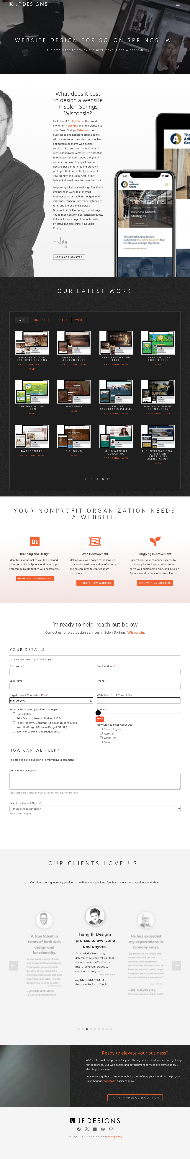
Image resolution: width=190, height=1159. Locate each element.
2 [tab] (83, 1029)
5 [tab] (95, 1029)
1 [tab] (79, 1029)
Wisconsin (83, 130)
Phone (101, 680)
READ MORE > (55, 986)
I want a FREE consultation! (135, 1097)
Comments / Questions (23, 770)
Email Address (106, 666)
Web (79, 320)
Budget (102, 709)
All (22, 320)
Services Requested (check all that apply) (34, 709)
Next (106, 479)
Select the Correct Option (25, 803)
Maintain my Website (155, 583)
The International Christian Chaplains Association (158, 455)
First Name (16, 666)
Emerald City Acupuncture (74, 358)
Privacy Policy (114, 1136)
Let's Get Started (69, 257)
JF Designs (71, 125)
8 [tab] (107, 1029)
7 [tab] (103, 1029)
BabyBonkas (31, 451)
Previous (16, 966)
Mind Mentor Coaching (116, 452)
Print (63, 320)
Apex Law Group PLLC (116, 358)
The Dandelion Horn (32, 407)
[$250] (98, 713)
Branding (41, 320)
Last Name (16, 680)
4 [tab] (91, 1029)
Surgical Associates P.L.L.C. (116, 407)
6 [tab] (99, 1029)
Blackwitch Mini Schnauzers (158, 407)
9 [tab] (111, 1029)
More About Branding (35, 578)
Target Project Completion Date (28, 695)
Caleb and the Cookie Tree (158, 358)
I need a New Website (95, 583)
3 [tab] (87, 1029)
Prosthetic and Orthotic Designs (32, 358)
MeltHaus (74, 406)
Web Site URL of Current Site (114, 695)
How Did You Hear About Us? (115, 724)
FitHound (74, 451)
